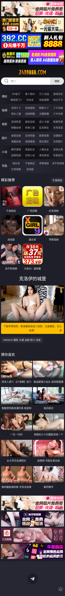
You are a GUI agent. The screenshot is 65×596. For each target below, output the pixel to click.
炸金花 (30, 99)
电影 (4, 124)
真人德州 (30, 94)
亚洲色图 (30, 135)
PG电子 (16, 94)
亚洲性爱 (16, 121)
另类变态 (58, 127)
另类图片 (58, 141)
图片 (4, 138)
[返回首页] (60, 589)
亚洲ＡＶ (16, 107)
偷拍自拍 (30, 121)
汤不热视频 (58, 163)
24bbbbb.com (32, 72)
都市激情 (16, 149)
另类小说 (30, 155)
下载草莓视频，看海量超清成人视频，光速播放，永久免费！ (32, 328)
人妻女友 (44, 149)
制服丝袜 (16, 127)
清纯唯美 (30, 141)
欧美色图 (44, 135)
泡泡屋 (30, 169)
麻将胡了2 (16, 99)
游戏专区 (58, 94)
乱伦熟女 (44, 127)
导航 (4, 166)
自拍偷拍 (30, 107)
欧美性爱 (58, 121)
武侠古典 (58, 149)
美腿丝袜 (16, 141)
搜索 (57, 81)
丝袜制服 (30, 113)
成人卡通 (44, 121)
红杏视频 (16, 169)
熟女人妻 (16, 113)
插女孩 (16, 163)
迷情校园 (16, 155)
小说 (4, 152)
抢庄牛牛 (58, 99)
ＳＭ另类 (58, 113)
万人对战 (44, 94)
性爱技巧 (58, 155)
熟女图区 (44, 141)
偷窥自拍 (16, 135)
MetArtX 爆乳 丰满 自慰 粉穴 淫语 (22, 340)
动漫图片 (58, 135)
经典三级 (30, 127)
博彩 (4, 96)
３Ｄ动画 (58, 107)
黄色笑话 (44, 155)
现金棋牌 (44, 99)
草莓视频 (44, 163)
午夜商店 (30, 163)
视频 (4, 110)
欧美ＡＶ (44, 107)
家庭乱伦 (30, 149)
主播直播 (44, 113)
